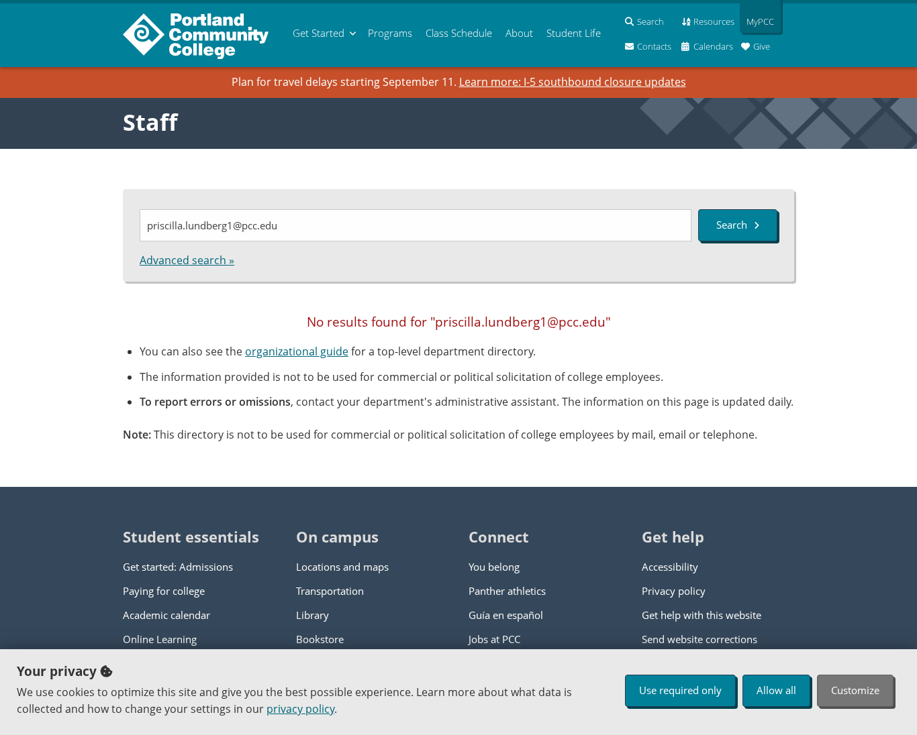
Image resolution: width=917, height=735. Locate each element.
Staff (150, 122)
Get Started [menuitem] (318, 33)
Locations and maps (342, 566)
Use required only (680, 690)
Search (731, 224)
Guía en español (506, 615)
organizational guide (296, 351)
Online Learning (160, 639)
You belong (494, 566)
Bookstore (320, 639)
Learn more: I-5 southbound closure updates (572, 81)
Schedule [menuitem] (459, 33)
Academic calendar (166, 615)
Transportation (330, 591)
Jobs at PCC (494, 639)
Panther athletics (507, 591)
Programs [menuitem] (390, 33)
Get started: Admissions (178, 566)
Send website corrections (699, 639)
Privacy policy (674, 591)
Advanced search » (187, 260)
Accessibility (670, 566)
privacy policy (300, 708)
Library (312, 615)
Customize (855, 690)
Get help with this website (701, 615)
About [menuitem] (519, 33)
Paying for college (164, 591)
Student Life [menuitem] (573, 33)
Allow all (776, 690)
